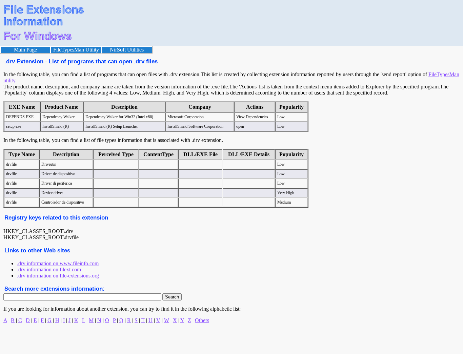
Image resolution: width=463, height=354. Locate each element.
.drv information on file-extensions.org (58, 275)
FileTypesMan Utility (76, 50)
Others (202, 320)
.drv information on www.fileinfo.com (58, 263)
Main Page (25, 50)
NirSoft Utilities (127, 50)
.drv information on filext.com (49, 269)
